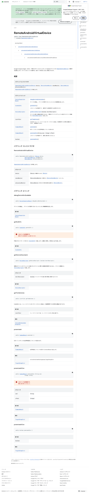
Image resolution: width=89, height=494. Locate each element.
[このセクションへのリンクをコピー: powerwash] (23, 329)
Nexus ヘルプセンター (65, 476)
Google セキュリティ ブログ (37, 478)
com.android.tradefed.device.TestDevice (30, 50)
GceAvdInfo (18, 105)
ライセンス (25, 491)
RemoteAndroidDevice (27, 38)
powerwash (33, 127)
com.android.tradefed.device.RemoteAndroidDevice (36, 54)
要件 (3, 474)
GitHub (3, 485)
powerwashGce (33, 133)
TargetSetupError (20, 363)
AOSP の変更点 (49, 14)
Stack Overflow (63, 483)
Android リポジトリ (6, 471)
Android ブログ (34, 476)
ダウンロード (5, 476)
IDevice (33, 85)
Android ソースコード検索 (29, 1)
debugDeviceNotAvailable (37, 99)
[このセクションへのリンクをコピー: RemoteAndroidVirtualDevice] (34, 150)
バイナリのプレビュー (6, 478)
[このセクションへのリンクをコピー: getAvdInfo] (22, 222)
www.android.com (64, 478)
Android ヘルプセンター (65, 471)
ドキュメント (15, 1)
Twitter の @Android (35, 471)
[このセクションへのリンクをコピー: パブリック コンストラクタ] (35, 146)
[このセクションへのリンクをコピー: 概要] (18, 76)
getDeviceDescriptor (36, 111)
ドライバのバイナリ (6, 483)
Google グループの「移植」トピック (39, 485)
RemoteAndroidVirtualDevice (23, 85)
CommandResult (19, 127)
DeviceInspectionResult (26, 201)
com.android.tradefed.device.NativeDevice (28, 46)
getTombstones (34, 119)
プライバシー (32, 491)
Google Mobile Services (65, 480)
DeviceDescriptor (20, 111)
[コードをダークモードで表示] (72, 155)
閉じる (76, 18)
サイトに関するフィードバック (43, 491)
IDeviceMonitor (65, 85)
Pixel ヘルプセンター (64, 474)
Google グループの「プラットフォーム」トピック (42, 480)
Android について (5, 491)
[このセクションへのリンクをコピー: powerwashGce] (25, 368)
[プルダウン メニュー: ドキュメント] (20, 1)
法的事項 (20, 491)
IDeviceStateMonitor (46, 85)
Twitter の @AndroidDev (36, 474)
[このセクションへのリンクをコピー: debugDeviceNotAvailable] (32, 195)
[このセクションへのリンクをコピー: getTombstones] (25, 293)
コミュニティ (14, 491)
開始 (83, 18)
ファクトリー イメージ (7, 480)
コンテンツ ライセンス (34, 459)
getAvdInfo (33, 105)
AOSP (15, 27)
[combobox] (60, 1)
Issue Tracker (62, 485)
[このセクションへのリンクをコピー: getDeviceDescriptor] (29, 255)
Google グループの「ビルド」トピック (39, 483)
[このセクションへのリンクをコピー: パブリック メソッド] (30, 191)
